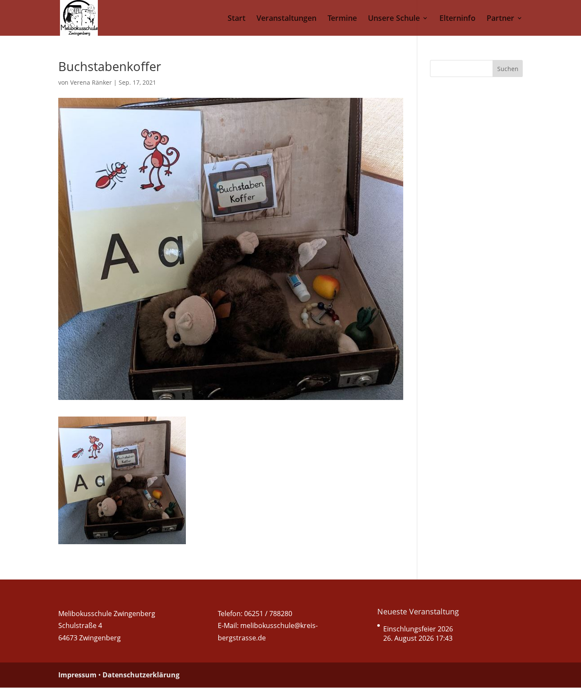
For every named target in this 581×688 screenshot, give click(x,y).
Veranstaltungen (286, 19)
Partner (500, 19)
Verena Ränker (91, 82)
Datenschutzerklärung (141, 674)
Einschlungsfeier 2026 (418, 629)
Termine (342, 19)
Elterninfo (457, 19)
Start (236, 19)
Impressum (77, 674)
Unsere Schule (394, 19)
